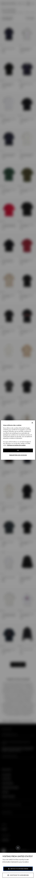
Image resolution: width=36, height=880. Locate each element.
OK (18, 450)
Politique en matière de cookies (16, 445)
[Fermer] (32, 422)
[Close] (18, 847)
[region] (18, 440)
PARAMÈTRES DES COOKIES (18, 455)
